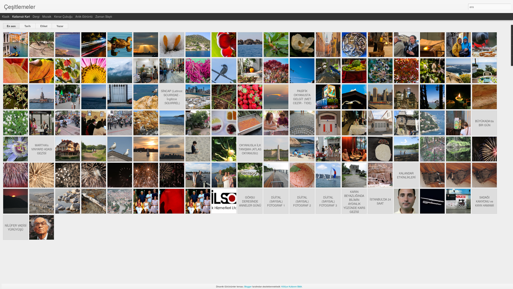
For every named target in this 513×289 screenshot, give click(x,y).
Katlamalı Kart (21, 16)
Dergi (36, 16)
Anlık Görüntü (84, 16)
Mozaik (46, 16)
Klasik (5, 16)
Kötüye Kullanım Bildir (291, 286)
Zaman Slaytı (103, 16)
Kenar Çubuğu (63, 16)
